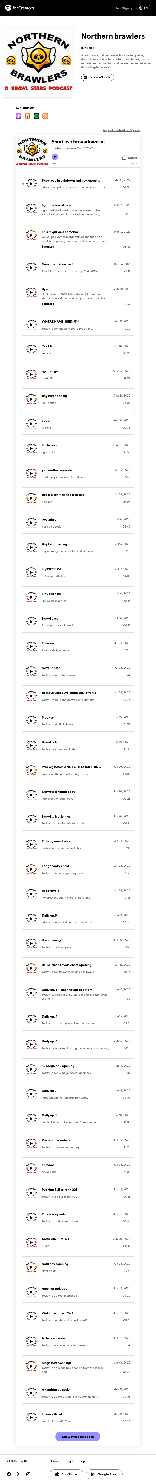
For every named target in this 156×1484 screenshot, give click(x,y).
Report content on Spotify (121, 130)
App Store (69, 1474)
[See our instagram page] (28, 1474)
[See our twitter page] (18, 1474)
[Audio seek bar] (94, 167)
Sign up (127, 8)
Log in (114, 8)
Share (132, 157)
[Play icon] (55, 157)
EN (146, 8)
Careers (55, 1461)
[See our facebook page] (8, 1474)
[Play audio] (136, 141)
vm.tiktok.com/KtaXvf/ (56, 1421)
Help (82, 1461)
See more (48, 247)
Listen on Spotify (100, 77)
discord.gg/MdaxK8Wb (96, 67)
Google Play (107, 1474)
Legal (70, 1461)
